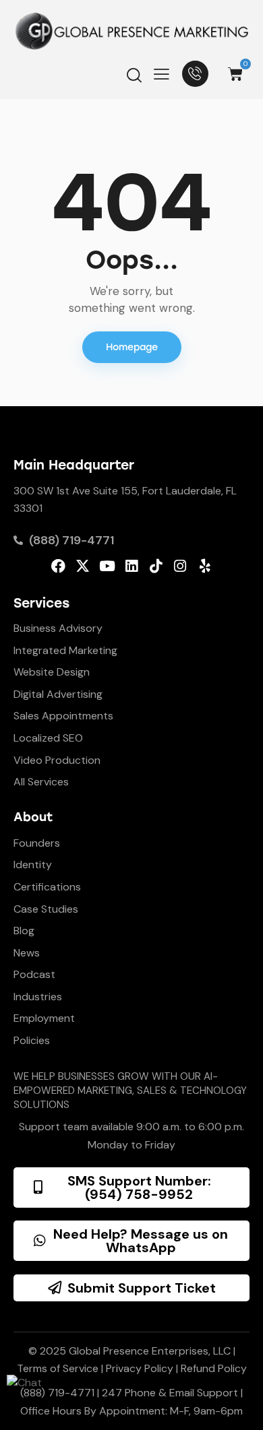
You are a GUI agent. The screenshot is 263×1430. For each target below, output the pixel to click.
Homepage (132, 347)
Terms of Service (57, 1368)
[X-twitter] (82, 566)
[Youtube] (106, 566)
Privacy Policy (139, 1368)
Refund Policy (214, 1368)
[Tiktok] (156, 566)
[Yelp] (204, 566)
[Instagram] (180, 566)
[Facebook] (58, 566)
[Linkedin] (131, 566)
